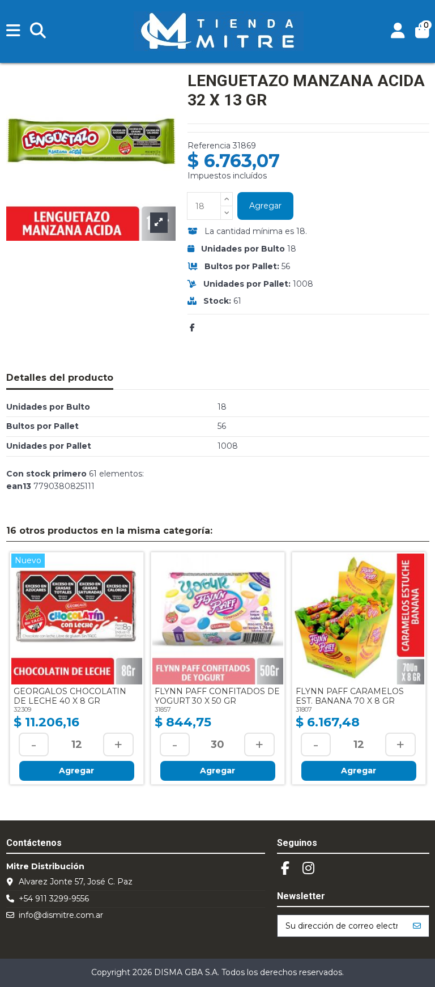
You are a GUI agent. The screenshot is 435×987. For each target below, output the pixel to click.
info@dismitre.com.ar (61, 915)
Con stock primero (46, 474)
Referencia (209, 146)
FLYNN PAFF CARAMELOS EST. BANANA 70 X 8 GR (350, 696)
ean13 (18, 486)
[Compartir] (192, 327)
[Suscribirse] (417, 926)
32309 (22, 709)
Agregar (265, 206)
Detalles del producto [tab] (59, 377)
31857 (163, 709)
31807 (304, 709)
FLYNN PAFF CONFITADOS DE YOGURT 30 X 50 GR (217, 696)
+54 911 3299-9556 (54, 899)
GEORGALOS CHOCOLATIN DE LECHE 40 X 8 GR (70, 696)
